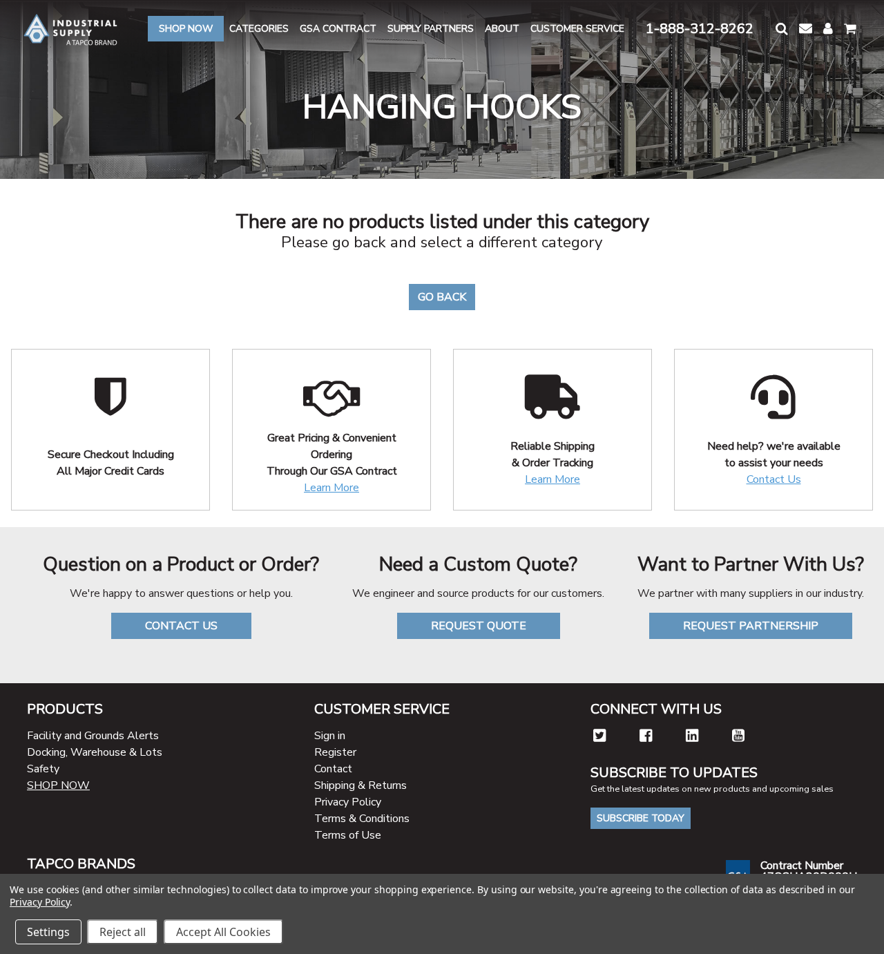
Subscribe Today (640, 818)
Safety (43, 768)
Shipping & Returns (360, 785)
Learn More (331, 487)
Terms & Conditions (362, 818)
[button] (782, 28)
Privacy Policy (347, 802)
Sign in (329, 735)
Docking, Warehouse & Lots (94, 752)
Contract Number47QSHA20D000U (808, 871)
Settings (48, 931)
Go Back (442, 297)
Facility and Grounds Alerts (93, 735)
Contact (333, 768)
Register (335, 752)
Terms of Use (347, 835)
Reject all (122, 931)
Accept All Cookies (223, 931)
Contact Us (774, 479)
